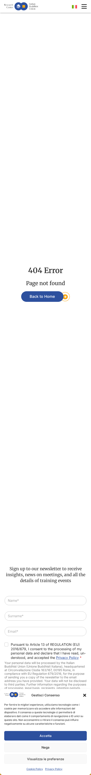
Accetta (46, 736)
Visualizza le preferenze (45, 759)
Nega (45, 747)
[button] (85, 695)
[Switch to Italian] (74, 6)
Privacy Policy (53, 769)
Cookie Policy (34, 769)
